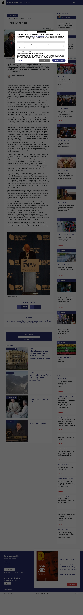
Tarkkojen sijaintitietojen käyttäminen (25, 51)
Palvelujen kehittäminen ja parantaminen (26, 47)
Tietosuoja (19, 60)
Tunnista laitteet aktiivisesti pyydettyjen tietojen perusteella (30, 53)
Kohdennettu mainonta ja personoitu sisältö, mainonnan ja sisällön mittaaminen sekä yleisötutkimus (39, 46)
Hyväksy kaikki (59, 60)
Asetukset (44, 60)
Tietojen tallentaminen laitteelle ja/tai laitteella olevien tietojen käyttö (32, 44)
